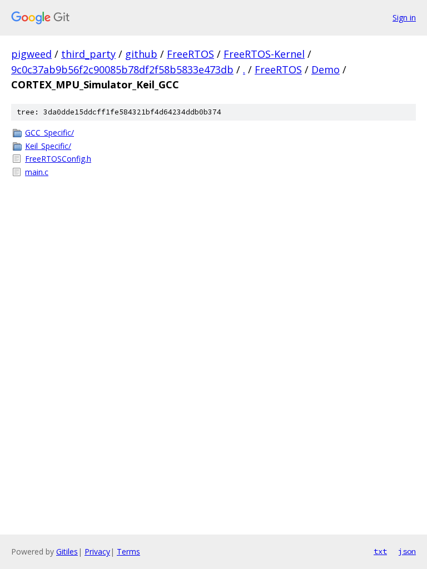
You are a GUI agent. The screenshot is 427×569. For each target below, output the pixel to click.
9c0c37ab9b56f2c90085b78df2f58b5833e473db (122, 69)
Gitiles (67, 551)
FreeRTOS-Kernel (264, 54)
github (141, 54)
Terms (128, 551)
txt (380, 551)
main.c (36, 172)
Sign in (404, 17)
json (407, 551)
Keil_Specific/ (48, 146)
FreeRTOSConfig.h (58, 158)
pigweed (31, 54)
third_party (88, 54)
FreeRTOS (190, 54)
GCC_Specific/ (49, 132)
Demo (325, 69)
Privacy (97, 551)
